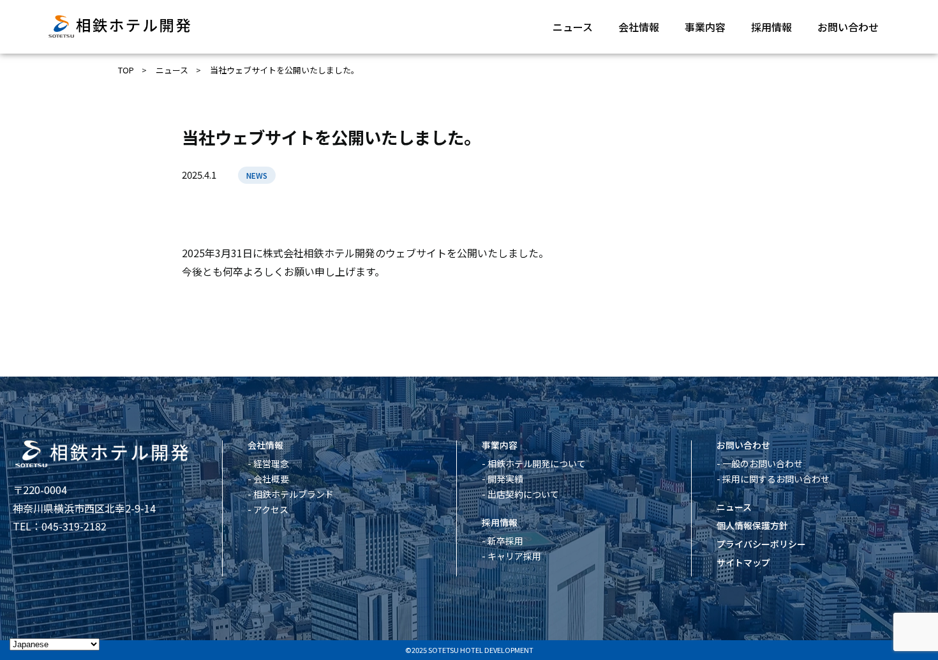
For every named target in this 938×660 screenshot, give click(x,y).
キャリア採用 (514, 556)
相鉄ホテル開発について (537, 463)
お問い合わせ (848, 26)
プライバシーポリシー (761, 543)
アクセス (270, 509)
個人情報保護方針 (752, 525)
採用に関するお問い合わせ (776, 478)
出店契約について (523, 494)
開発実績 (505, 478)
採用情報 (771, 26)
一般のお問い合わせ (762, 463)
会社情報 (638, 26)
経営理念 (271, 463)
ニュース (573, 26)
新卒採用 (505, 540)
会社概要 (271, 478)
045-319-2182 (74, 526)
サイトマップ (743, 562)
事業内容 (705, 26)
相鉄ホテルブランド (293, 494)
